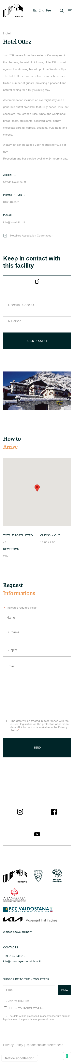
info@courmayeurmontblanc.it (22, 961)
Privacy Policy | (14, 1045)
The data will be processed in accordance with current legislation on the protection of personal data (36, 1018)
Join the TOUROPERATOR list (26, 1008)
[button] (37, 488)
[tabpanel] (37, 390)
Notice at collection (20, 1058)
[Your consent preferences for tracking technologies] (67, 1056)
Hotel (7, 33)
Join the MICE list (18, 1000)
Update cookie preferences (44, 1045)
